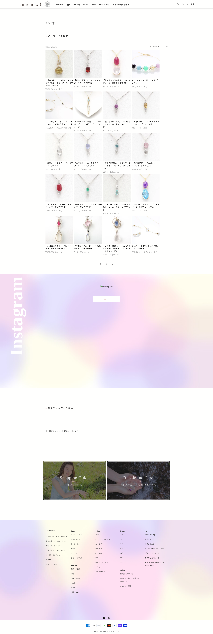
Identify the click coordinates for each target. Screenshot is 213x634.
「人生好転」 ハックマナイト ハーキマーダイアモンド (88, 164)
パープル (98, 553)
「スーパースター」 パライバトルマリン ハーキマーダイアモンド (117, 207)
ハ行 (121, 553)
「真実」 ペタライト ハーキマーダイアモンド (59, 164)
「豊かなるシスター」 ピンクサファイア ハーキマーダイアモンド (117, 124)
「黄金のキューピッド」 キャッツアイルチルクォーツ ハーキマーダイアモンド (59, 83)
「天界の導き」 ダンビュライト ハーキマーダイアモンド (146, 122)
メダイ (73, 548)
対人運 (73, 583)
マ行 (121, 558)
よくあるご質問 (125, 586)
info (146, 531)
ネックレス (75, 544)
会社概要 (148, 539)
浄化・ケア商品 (51, 564)
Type (73, 531)
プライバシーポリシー (153, 553)
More (106, 299)
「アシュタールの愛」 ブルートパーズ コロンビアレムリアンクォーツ (88, 124)
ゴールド (98, 544)
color (97, 531)
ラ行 (121, 562)
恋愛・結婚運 (75, 569)
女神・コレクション (53, 546)
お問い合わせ (150, 544)
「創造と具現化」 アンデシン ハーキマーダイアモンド (88, 81)
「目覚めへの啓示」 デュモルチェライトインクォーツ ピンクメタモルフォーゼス (117, 248)
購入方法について (126, 574)
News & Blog (150, 535)
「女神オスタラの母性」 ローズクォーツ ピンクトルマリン (117, 81)
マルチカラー (100, 572)
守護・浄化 (75, 592)
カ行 (121, 539)
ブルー (97, 558)
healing (74, 565)
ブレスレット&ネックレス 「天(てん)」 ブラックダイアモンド (59, 122)
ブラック (98, 567)
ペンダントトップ (77, 535)
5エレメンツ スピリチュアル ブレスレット (145, 81)
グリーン (98, 548)
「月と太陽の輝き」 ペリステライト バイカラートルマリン (59, 247)
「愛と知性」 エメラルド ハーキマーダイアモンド (88, 205)
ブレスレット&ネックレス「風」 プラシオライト (146, 247)
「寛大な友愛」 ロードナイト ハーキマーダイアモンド (59, 205)
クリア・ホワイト (101, 562)
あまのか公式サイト (152, 558)
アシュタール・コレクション (56, 541)
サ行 (121, 544)
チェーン (49, 559)
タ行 (121, 548)
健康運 (73, 587)
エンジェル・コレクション (55, 550)
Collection (50, 530)
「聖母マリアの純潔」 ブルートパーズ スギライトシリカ (145, 205)
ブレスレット (75, 539)
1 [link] (100, 264)
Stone (122, 531)
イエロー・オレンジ (102, 539)
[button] (58, 4)
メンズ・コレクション (54, 555)
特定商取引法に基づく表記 (154, 548)
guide (122, 570)
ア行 (121, 535)
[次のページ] (112, 264)
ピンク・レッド (101, 535)
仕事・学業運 (75, 578)
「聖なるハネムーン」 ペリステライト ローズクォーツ (88, 247)
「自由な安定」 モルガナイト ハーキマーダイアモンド (145, 164)
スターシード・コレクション (56, 536)
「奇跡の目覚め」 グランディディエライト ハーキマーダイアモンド (117, 166)
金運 (72, 574)
